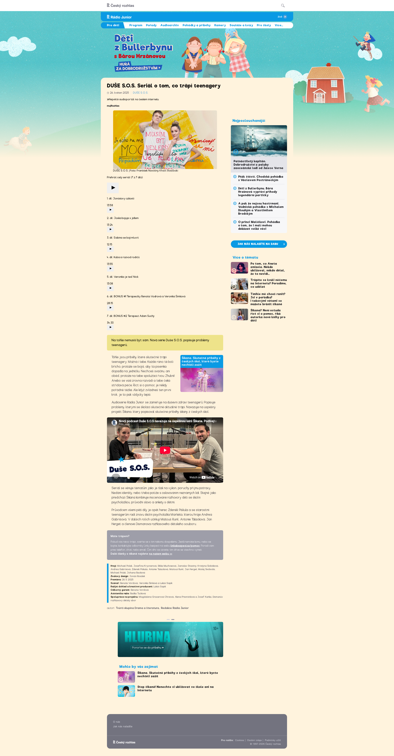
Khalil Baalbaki (168, 170)
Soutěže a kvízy (241, 25)
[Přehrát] (113, 188)
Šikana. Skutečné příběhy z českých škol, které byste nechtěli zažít (201, 361)
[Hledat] (283, 5)
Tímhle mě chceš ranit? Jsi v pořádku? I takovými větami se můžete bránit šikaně (268, 299)
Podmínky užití (273, 740)
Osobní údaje (254, 740)
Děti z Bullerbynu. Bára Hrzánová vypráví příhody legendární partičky (257, 192)
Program (136, 25)
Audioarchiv (169, 25)
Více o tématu (245, 257)
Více (279, 25)
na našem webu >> (160, 553)
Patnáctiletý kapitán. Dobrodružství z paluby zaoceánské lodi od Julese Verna (258, 165)
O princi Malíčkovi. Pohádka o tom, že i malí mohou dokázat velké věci (259, 225)
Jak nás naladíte (123, 726)
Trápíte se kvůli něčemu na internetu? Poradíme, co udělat (269, 283)
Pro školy (264, 25)
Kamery (220, 25)
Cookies (239, 740)
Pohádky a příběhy (197, 25)
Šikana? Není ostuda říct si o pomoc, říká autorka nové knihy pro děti (268, 315)
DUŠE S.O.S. (140, 92)
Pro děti (113, 25)
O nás (116, 721)
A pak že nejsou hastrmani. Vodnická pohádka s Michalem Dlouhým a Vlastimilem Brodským (261, 208)
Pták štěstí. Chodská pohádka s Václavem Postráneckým (260, 178)
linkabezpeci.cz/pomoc (185, 545)
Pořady (151, 25)
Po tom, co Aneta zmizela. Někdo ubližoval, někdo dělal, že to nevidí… (268, 268)
